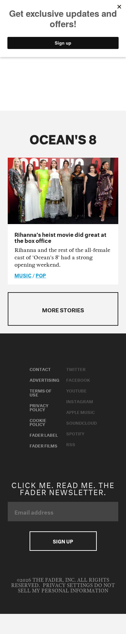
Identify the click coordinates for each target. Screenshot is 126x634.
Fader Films (43, 445)
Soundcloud (81, 422)
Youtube (76, 390)
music (23, 275)
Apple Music (80, 411)
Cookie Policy (38, 421)
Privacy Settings (68, 585)
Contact (40, 368)
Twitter (76, 368)
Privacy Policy (39, 407)
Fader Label (44, 434)
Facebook (78, 379)
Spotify (75, 433)
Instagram (79, 401)
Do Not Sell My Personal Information (66, 588)
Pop (41, 275)
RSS (70, 443)
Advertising (44, 379)
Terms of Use (40, 392)
